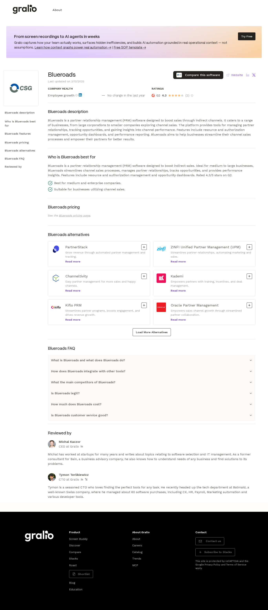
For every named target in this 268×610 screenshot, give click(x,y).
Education (75, 589)
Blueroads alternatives (20, 150)
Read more (72, 261)
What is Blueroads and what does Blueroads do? (88, 360)
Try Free (246, 36)
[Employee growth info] (76, 95)
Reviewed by (13, 166)
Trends (136, 558)
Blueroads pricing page (74, 215)
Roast (73, 565)
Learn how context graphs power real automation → (73, 47)
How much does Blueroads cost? (76, 404)
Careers (137, 545)
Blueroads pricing (17, 142)
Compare (75, 552)
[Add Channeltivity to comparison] (144, 276)
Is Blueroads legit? (65, 393)
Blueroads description (20, 112)
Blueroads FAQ (14, 158)
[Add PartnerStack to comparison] (144, 247)
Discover (74, 545)
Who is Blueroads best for (20, 123)
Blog (72, 582)
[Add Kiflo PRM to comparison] (144, 305)
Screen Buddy (78, 538)
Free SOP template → (130, 47)
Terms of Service (236, 564)
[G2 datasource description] (192, 95)
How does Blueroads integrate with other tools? (88, 371)
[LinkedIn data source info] (80, 94)
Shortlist (84, 574)
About (57, 10)
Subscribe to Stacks (218, 552)
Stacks (73, 558)
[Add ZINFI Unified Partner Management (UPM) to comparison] (249, 247)
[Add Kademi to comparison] (249, 276)
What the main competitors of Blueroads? (83, 382)
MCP (135, 565)
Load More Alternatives (152, 332)
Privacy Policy (212, 564)
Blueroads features (18, 133)
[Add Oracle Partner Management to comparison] (249, 305)
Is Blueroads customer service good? (79, 415)
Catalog (137, 552)
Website (237, 75)
